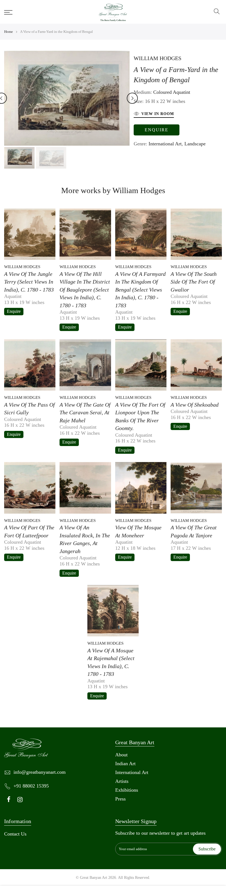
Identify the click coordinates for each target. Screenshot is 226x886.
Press (120, 799)
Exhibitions (126, 790)
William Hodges (157, 58)
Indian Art (125, 763)
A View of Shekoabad (195, 405)
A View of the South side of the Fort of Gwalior (194, 282)
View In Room (157, 114)
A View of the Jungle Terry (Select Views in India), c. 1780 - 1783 (29, 282)
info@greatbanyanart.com (40, 772)
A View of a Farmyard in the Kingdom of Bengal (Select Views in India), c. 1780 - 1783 (140, 289)
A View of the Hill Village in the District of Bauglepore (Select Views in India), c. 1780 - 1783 (85, 289)
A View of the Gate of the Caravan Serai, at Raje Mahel (85, 412)
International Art (165, 143)
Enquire (156, 129)
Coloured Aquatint (171, 92)
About (121, 754)
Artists (121, 781)
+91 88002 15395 (31, 786)
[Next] (132, 98)
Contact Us (15, 834)
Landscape (195, 143)
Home (8, 32)
